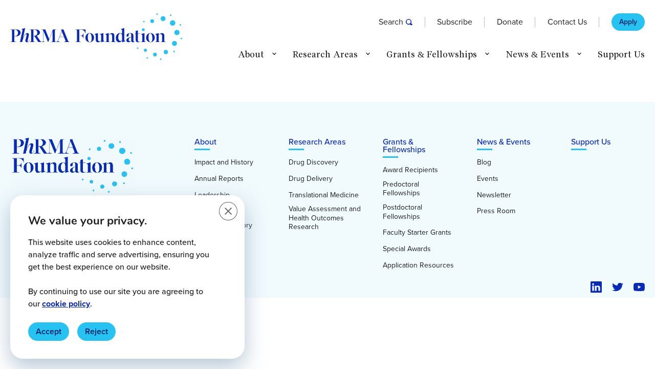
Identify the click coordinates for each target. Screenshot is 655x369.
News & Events (503, 142)
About (205, 142)
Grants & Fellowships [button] (431, 54)
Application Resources (418, 265)
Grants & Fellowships (404, 145)
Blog (484, 162)
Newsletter (494, 195)
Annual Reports (219, 178)
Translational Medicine (324, 195)
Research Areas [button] (325, 54)
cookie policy (66, 304)
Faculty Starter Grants (417, 232)
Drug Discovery (313, 162)
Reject (96, 331)
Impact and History (223, 162)
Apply (628, 22)
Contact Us (567, 22)
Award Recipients (410, 170)
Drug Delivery (311, 178)
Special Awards (407, 249)
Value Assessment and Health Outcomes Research (325, 218)
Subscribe (454, 22)
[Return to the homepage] (96, 36)
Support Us (621, 54)
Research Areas (317, 142)
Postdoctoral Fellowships (402, 212)
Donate (510, 22)
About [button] (251, 54)
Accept (48, 331)
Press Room (496, 211)
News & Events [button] (537, 54)
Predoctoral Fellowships (401, 189)
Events (487, 178)
